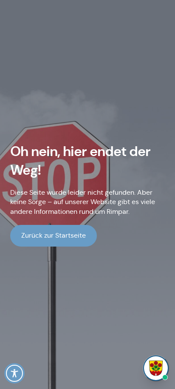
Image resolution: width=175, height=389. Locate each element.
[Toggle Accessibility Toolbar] (14, 373)
